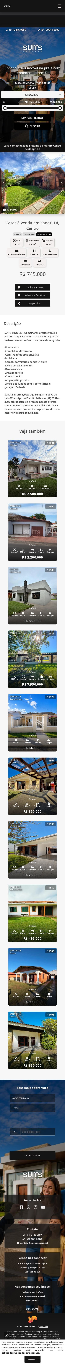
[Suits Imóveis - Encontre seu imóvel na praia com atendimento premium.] (32, 49)
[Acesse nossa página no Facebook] (21, 1207)
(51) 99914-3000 (50, 29)
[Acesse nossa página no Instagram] (35, 1207)
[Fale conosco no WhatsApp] (28, 1207)
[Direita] (62, 183)
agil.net (43, 1326)
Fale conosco (32, 1300)
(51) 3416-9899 (17, 29)
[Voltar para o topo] (7, 1335)
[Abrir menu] (59, 6)
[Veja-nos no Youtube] (43, 1207)
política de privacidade (13, 1352)
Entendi (32, 1359)
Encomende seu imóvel (32, 1296)
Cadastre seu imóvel (32, 1292)
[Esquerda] (3, 183)
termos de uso (32, 1352)
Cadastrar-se (32, 1155)
